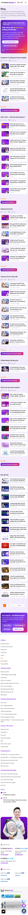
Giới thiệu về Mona (5, 643)
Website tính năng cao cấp (7, 692)
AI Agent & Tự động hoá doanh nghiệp (13, 58)
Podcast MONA (4, 664)
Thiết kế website (19, 625)
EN (20, 2)
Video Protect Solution (6, 743)
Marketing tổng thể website (7, 689)
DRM (2, 741)
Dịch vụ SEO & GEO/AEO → (8, 202)
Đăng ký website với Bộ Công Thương (10, 683)
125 (19, 605)
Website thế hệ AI (6, 209)
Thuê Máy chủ (4, 732)
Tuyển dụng (3, 652)
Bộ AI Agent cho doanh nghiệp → (10, 110)
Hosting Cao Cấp (5, 729)
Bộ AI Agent (7, 629)
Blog (2, 658)
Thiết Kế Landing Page (6, 711)
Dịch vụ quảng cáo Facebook (8, 708)
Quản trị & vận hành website (10, 387)
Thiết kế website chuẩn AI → (9, 269)
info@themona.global (9, 794)
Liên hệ (2, 655)
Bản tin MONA (4, 661)
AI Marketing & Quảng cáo (9, 360)
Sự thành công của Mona (7, 646)
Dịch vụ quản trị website (6, 686)
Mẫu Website (4, 694)
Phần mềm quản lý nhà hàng (7, 763)
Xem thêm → (4, 106)
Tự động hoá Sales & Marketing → (10, 380)
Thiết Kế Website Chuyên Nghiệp (8, 674)
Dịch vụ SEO (7, 625)
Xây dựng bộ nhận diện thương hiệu (9, 773)
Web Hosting (4, 677)
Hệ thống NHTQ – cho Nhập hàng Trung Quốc (12, 757)
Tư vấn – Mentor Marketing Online (9, 714)
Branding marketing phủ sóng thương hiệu (11, 776)
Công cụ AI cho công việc (9, 277)
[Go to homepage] (8, 2)
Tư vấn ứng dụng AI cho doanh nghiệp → (12, 353)
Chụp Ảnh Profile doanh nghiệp (8, 782)
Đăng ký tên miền (5, 671)
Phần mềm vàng (4, 766)
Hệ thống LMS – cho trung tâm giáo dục (10, 754)
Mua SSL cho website (6, 680)
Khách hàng (3, 649)
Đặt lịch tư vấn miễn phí (10, 45)
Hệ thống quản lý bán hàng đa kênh (9, 760)
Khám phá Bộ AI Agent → (10, 42)
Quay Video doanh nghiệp (7, 779)
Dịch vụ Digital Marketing (6, 705)
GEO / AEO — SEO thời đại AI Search (13, 117)
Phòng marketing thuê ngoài (7, 717)
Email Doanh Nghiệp (5, 738)
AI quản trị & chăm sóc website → (10, 464)
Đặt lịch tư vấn (18, 629)
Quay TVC (3, 785)
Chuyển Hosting (4, 746)
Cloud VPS (3, 735)
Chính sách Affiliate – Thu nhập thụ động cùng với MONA (12, 720)
